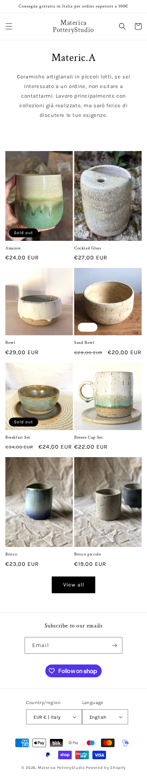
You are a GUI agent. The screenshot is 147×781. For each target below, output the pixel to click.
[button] (9, 26)
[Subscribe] (114, 645)
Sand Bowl (84, 342)
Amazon (13, 248)
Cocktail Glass (87, 248)
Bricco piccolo (87, 554)
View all (73, 584)
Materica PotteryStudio (61, 767)
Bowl (10, 342)
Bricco (11, 554)
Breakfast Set (17, 437)
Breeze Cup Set (88, 437)
